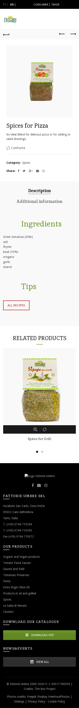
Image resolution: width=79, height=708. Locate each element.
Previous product (62, 34)
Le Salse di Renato (15, 605)
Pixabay (42, 696)
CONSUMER (40, 4)
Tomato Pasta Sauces (17, 563)
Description (39, 190)
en (12, 4)
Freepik (31, 696)
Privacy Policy (36, 701)
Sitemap (19, 701)
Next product (72, 34)
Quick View (35, 429)
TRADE (55, 4)
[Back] (6, 34)
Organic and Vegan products (21, 556)
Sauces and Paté (13, 569)
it (4, 4)
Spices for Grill (39, 439)
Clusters (8, 611)
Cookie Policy (56, 701)
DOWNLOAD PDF (42, 635)
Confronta (18, 148)
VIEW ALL (42, 662)
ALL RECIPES (16, 305)
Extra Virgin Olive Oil (16, 587)
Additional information (39, 201)
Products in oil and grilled (19, 593)
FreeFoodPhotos (59, 696)
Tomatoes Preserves (16, 575)
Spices (26, 162)
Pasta (6, 581)
